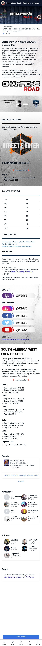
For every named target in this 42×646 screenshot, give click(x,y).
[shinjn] (33, 544)
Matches (30, 475)
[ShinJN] (29, 544)
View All (21, 481)
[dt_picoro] (13, 512)
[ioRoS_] (13, 506)
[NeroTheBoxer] (31, 499)
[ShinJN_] (31, 544)
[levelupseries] (13, 544)
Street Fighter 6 (17, 461)
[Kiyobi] (11, 550)
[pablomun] (33, 550)
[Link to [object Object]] (24, 497)
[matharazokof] (31, 512)
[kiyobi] (16, 550)
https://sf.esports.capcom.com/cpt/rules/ (17, 246)
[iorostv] (11, 506)
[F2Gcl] (29, 550)
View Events (21, 637)
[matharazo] (33, 512)
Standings (22, 475)
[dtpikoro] (11, 512)
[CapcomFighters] (11, 557)
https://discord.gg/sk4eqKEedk (22, 272)
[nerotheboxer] (29, 499)
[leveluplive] (11, 544)
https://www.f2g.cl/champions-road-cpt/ (16, 339)
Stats (36, 475)
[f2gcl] (31, 550)
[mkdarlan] (29, 520)
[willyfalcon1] (31, 506)
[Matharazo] (29, 512)
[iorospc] (16, 506)
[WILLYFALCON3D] (29, 506)
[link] (13, 498)
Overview (7, 475)
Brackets (15, 475)
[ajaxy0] (13, 498)
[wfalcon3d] (33, 506)
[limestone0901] (11, 498)
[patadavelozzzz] (11, 520)
